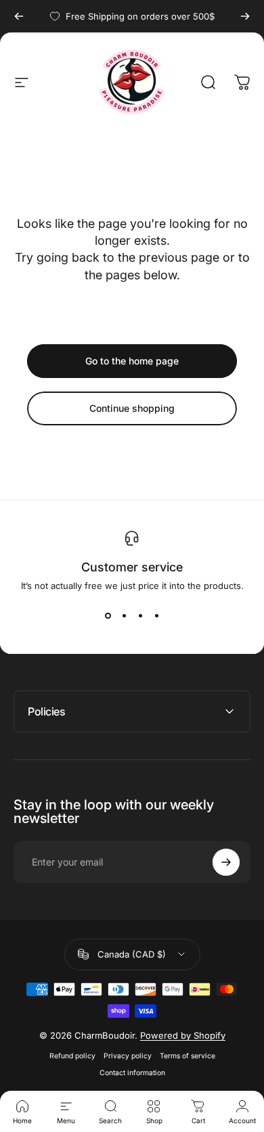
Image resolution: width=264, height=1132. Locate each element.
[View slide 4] (156, 615)
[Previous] (19, 16)
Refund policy (72, 1056)
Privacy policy (128, 1056)
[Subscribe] (226, 862)
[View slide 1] (108, 615)
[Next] (245, 16)
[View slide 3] (140, 615)
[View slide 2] (124, 615)
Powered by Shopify (182, 1035)
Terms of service (187, 1056)
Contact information (132, 1072)
